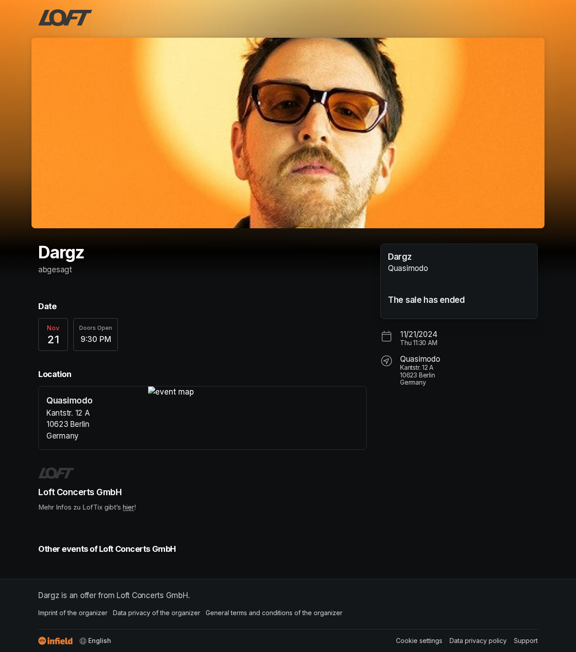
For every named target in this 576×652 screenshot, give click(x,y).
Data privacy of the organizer (156, 613)
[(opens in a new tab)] (257, 392)
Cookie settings (419, 640)
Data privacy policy (478, 640)
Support (526, 640)
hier (128, 507)
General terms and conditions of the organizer (274, 613)
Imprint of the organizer (73, 613)
